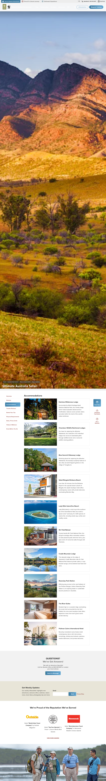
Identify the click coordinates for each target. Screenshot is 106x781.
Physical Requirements (12, 417)
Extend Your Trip (10, 412)
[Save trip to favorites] (40, 386)
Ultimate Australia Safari (25, 382)
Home (4, 382)
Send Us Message (53, 673)
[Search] (75, 7)
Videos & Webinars (11, 425)
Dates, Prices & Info (11, 421)
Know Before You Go (12, 429)
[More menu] (68, 7)
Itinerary (8, 400)
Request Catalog (96, 7)
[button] (57, 409)
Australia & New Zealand (13, 382)
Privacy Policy (80, 694)
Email (54, 691)
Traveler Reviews (11, 408)
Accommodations (36, 382)
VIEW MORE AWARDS (53, 738)
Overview (9, 396)
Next (72, 694)
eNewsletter (82, 7)
